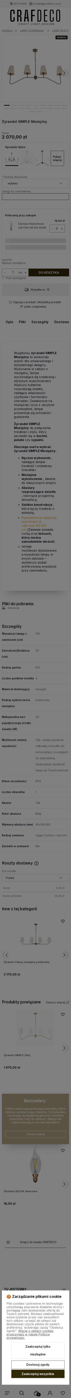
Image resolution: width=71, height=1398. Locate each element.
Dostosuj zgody (37, 1364)
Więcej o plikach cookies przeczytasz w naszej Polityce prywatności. (29, 1334)
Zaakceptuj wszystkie (38, 1374)
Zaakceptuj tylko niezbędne (37, 1350)
